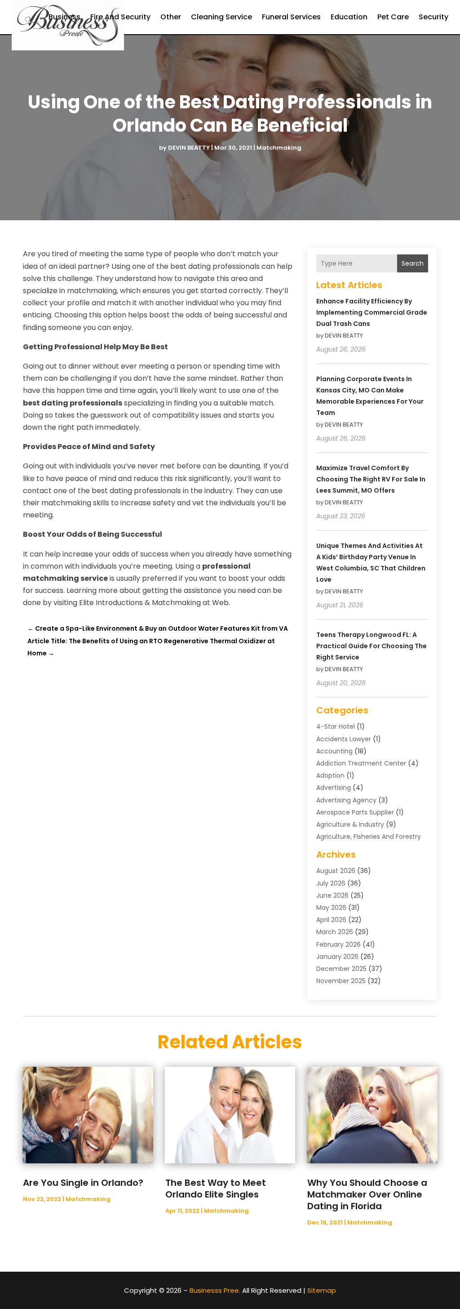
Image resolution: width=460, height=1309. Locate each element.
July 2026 (330, 883)
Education (349, 17)
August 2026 (335, 870)
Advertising (333, 787)
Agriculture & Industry (350, 824)
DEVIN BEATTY (189, 147)
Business (64, 17)
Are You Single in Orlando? (83, 1182)
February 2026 (338, 944)
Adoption (330, 775)
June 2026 (332, 895)
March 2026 (334, 931)
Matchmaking (279, 147)
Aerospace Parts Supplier (355, 812)
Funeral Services (291, 17)
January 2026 (337, 956)
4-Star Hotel (335, 726)
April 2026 (331, 919)
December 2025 (341, 968)
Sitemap (321, 1290)
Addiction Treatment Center (361, 763)
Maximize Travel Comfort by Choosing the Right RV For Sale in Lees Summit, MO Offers (370, 479)
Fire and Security (120, 17)
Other (170, 17)
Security (433, 17)
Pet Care (393, 17)
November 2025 (341, 980)
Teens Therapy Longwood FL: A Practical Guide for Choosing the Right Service (371, 646)
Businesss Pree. (215, 1290)
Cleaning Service (221, 17)
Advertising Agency (346, 800)
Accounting (334, 751)
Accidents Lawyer (343, 739)
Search (413, 263)
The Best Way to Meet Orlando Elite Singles (215, 1188)
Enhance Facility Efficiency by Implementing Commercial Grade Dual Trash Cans (371, 312)
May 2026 (331, 907)
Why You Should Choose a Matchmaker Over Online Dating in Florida (367, 1194)
